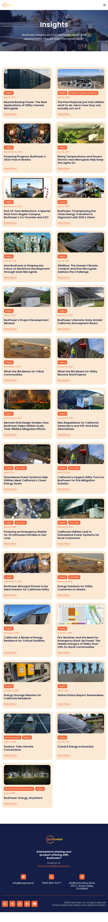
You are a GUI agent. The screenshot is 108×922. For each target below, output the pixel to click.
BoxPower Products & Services (83, 93)
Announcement (12, 737)
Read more (10, 114)
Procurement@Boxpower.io (54, 866)
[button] (104, 5)
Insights (8, 93)
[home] (7, 5)
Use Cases (20, 468)
